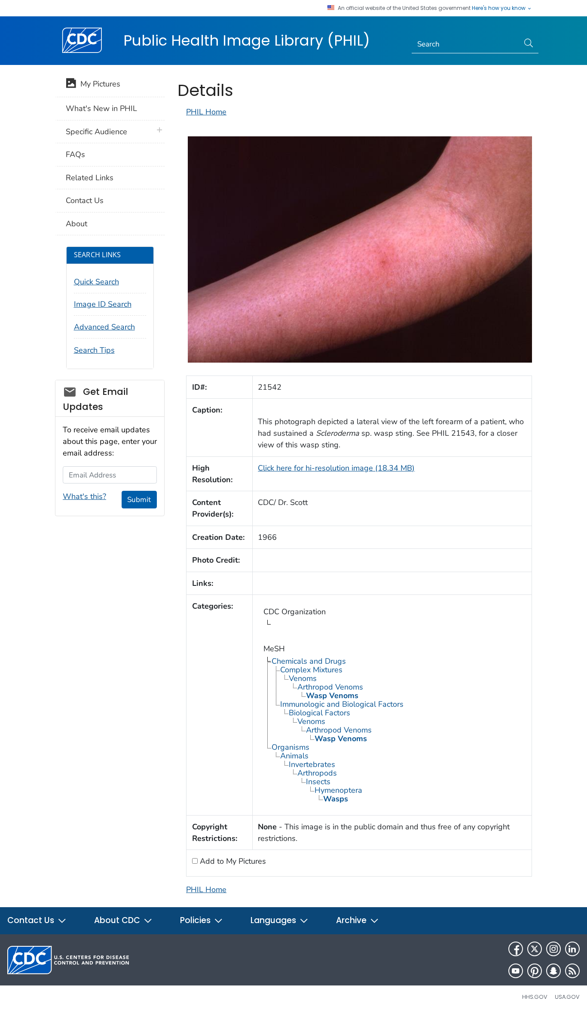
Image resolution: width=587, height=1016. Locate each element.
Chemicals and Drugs (309, 661)
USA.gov (567, 997)
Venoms (303, 678)
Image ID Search (102, 304)
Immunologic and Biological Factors (342, 704)
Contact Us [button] (31, 920)
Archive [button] (352, 920)
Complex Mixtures (311, 670)
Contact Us (85, 200)
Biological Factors (319, 713)
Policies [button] (196, 920)
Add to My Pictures (232, 861)
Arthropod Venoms (330, 687)
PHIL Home (206, 112)
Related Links (89, 177)
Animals (294, 756)
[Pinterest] (534, 971)
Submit (139, 500)
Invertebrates (312, 764)
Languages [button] (274, 920)
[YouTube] (515, 971)
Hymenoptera (338, 790)
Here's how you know (499, 8)
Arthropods (317, 773)
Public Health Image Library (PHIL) (246, 40)
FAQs (75, 154)
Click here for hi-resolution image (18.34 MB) (336, 468)
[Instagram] (553, 949)
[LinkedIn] (572, 949)
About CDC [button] (118, 920)
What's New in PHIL (101, 108)
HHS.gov (534, 997)
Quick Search (96, 282)
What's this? (84, 496)
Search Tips (94, 350)
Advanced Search (104, 327)
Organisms (290, 747)
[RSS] (572, 971)
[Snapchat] (553, 971)
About (76, 224)
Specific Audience (96, 131)
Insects (318, 781)
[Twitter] (534, 949)
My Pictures (98, 84)
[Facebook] (515, 949)
